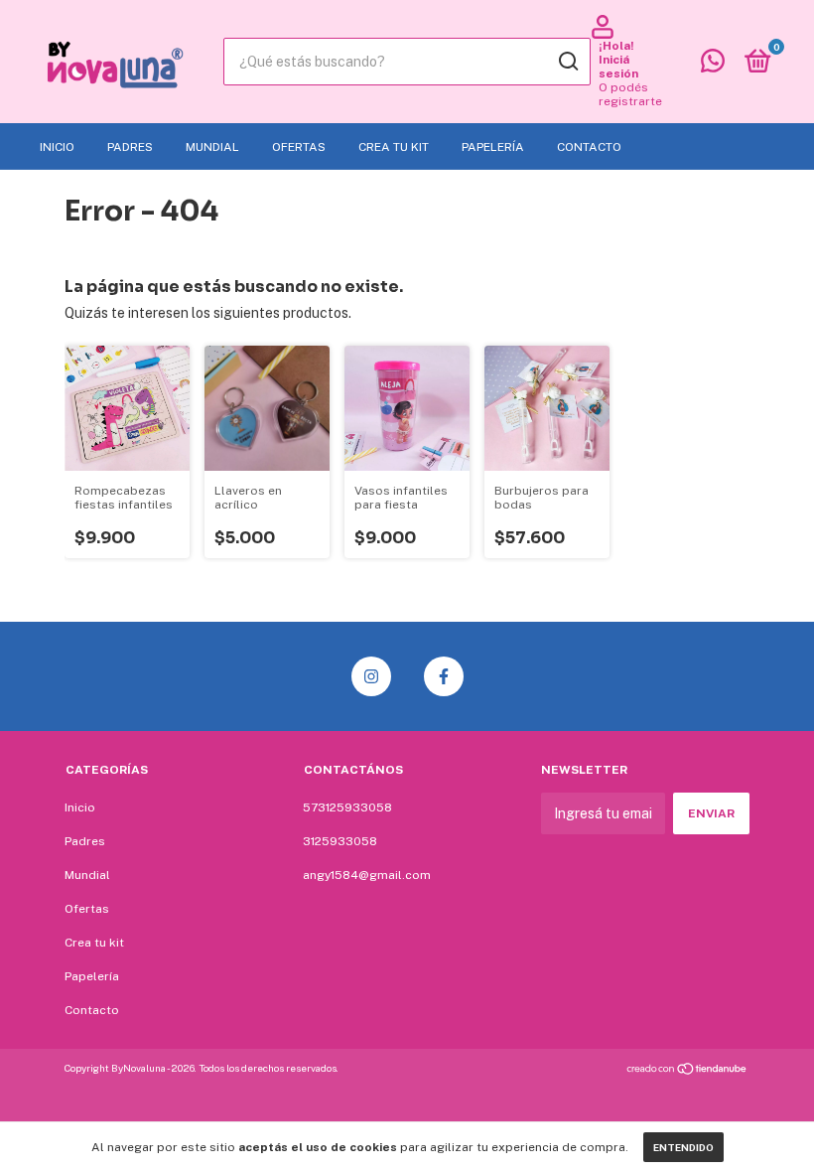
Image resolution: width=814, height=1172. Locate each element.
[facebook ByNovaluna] (444, 676)
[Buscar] (567, 61)
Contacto (589, 147)
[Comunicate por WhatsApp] (713, 65)
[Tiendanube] (687, 1071)
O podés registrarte (630, 94)
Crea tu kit (393, 147)
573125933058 (347, 807)
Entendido (683, 1147)
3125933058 (340, 841)
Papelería (493, 147)
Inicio (57, 147)
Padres (130, 147)
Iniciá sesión (618, 66)
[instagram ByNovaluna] (371, 676)
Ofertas (299, 147)
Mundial (212, 147)
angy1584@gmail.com (367, 875)
